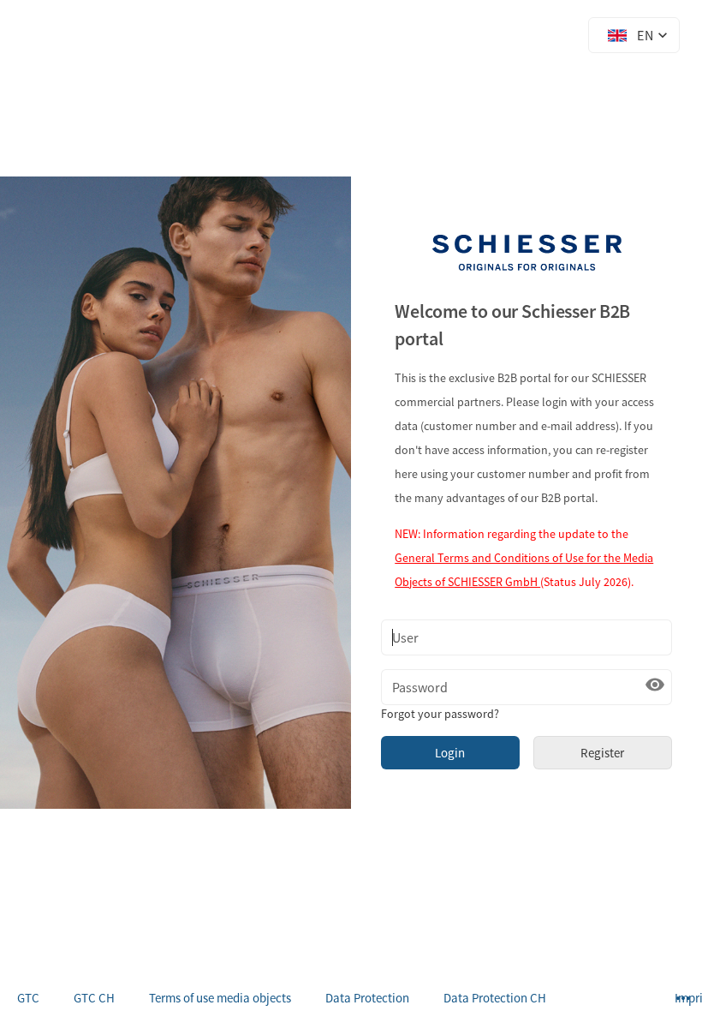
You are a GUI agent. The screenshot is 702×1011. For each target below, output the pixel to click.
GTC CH (94, 998)
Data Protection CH (494, 998)
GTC (28, 998)
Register (602, 753)
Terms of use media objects (220, 998)
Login (450, 753)
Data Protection (367, 998)
